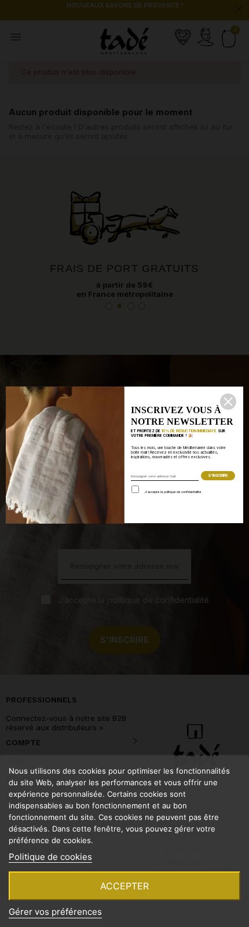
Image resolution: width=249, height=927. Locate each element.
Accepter (124, 886)
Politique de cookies (50, 856)
